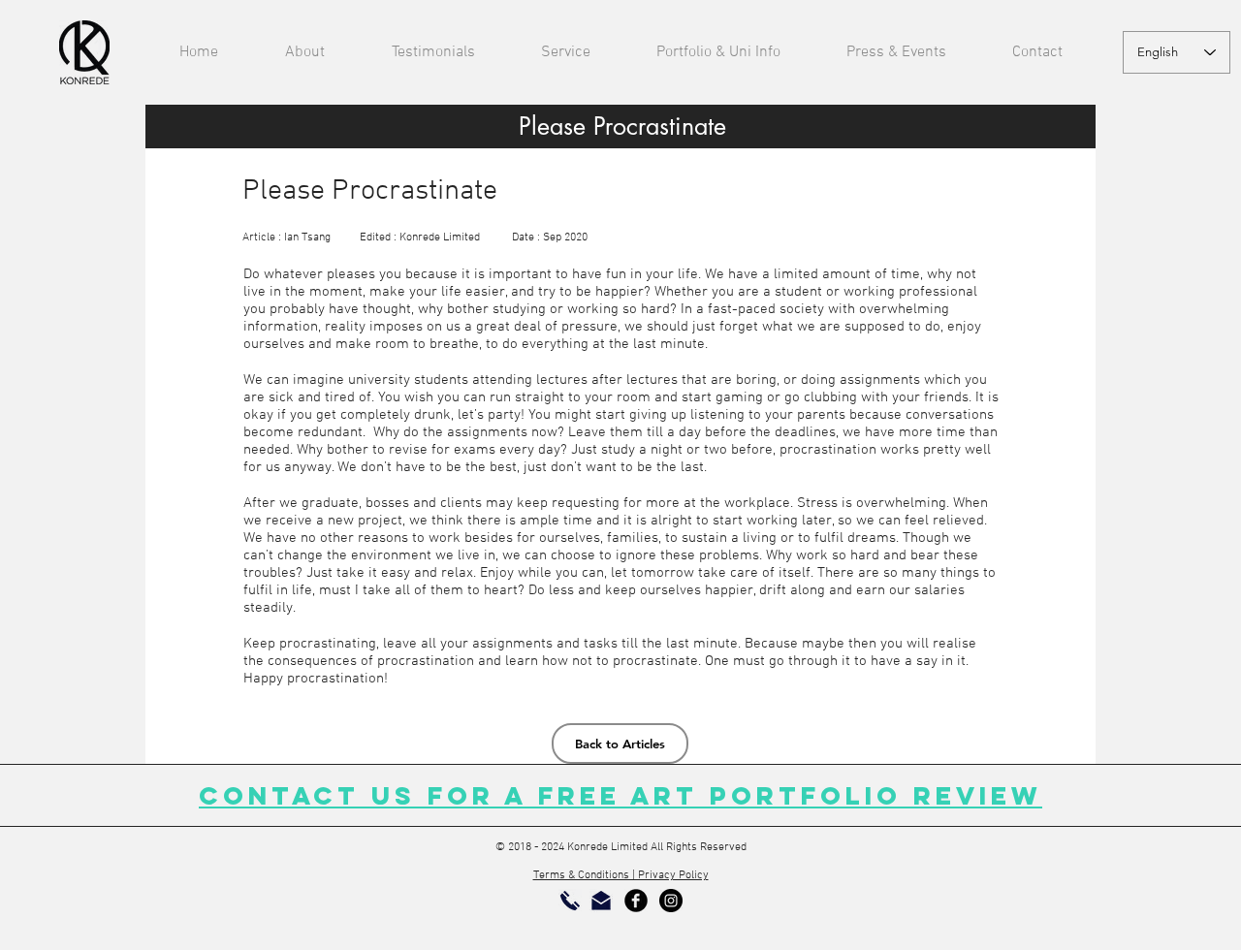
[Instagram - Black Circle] (671, 900)
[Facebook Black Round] (636, 900)
